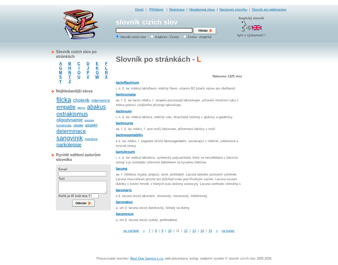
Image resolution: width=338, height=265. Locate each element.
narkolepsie (68, 144)
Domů (139, 9)
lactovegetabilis (129, 135)
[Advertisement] (267, 123)
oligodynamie (69, 119)
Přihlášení (156, 9)
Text (61, 178)
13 (194, 231)
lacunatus (124, 202)
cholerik (81, 100)
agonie (89, 120)
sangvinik (69, 137)
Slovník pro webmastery (269, 9)
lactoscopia (126, 94)
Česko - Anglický (200, 37)
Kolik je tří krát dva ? (74, 196)
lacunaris (124, 190)
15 (210, 231)
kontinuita (64, 125)
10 (169, 231)
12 (186, 231)
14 (202, 231)
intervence (101, 100)
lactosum (124, 111)
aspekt (91, 125)
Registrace (177, 9)
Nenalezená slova (202, 9)
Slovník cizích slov (133, 37)
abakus (96, 107)
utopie (78, 125)
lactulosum (125, 152)
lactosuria (124, 123)
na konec (228, 231)
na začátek (131, 231)
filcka (63, 99)
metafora (91, 139)
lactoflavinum (127, 82)
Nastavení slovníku (233, 9)
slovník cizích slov (147, 22)
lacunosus (125, 214)
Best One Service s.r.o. (147, 258)
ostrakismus (72, 113)
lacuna (121, 168)
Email (62, 169)
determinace (71, 131)
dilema (81, 107)
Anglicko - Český (167, 37)
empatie (65, 107)
